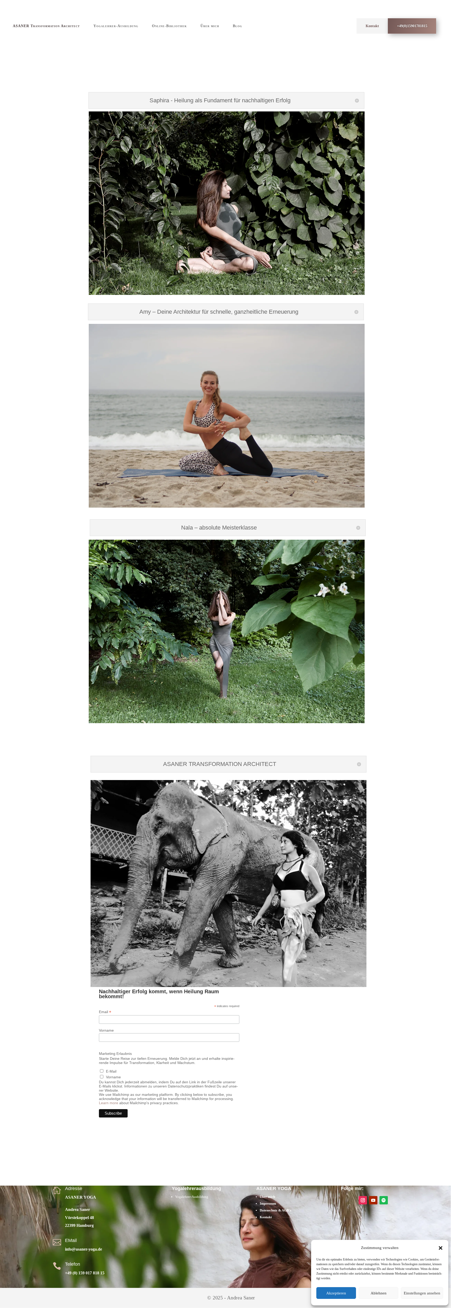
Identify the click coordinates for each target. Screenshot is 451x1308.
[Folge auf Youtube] (373, 1200)
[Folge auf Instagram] (363, 1200)
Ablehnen (379, 1293)
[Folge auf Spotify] (383, 1200)
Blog (237, 26)
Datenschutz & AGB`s (276, 1210)
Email (105, 1011)
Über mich (209, 26)
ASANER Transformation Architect (46, 26)
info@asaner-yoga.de (83, 1249)
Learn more (108, 1103)
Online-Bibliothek (169, 26)
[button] (440, 1248)
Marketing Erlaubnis (115, 1053)
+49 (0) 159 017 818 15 (84, 1273)
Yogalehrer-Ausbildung (115, 26)
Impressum (268, 1203)
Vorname (106, 1030)
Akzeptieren (336, 1293)
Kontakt (372, 26)
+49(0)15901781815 (412, 26)
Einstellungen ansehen (422, 1293)
